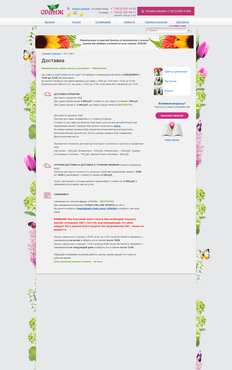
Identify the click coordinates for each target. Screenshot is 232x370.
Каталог (50, 22)
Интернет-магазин (156, 10)
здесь (117, 125)
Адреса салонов (81, 8)
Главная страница (51, 53)
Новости (129, 22)
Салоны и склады (156, 22)
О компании (103, 22)
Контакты (182, 22)
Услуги (76, 22)
